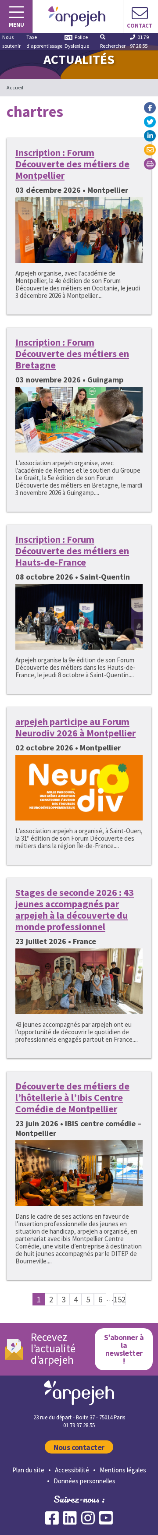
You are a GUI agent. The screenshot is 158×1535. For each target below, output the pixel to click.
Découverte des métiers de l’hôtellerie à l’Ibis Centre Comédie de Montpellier (72, 1097)
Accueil (15, 87)
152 (120, 1299)
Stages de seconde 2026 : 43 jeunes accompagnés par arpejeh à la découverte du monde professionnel (74, 909)
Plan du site (28, 1470)
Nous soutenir (11, 41)
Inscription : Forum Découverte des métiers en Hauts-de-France (72, 550)
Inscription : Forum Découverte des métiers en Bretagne (72, 353)
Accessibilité (72, 1470)
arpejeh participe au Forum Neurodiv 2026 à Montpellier (75, 727)
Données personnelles (84, 1481)
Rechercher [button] (113, 45)
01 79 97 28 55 (139, 41)
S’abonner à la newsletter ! (124, 1349)
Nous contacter (79, 1447)
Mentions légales (123, 1470)
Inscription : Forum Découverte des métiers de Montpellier (72, 163)
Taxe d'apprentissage (44, 41)
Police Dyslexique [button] (77, 41)
